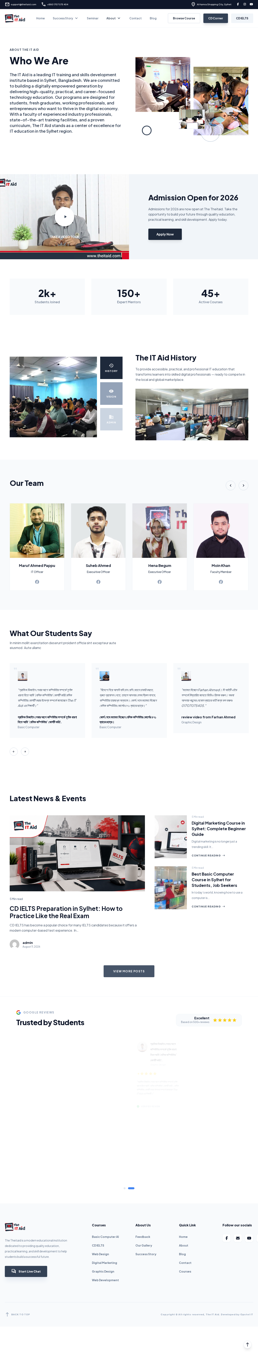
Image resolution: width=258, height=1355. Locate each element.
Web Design (100, 1194)
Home (40, 18)
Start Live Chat (26, 1211)
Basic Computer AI (105, 1176)
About (113, 18)
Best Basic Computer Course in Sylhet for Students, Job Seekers (214, 879)
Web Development (105, 1220)
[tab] (125, 1128)
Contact (135, 18)
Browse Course (184, 18)
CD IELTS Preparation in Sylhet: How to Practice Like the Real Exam (66, 912)
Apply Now (165, 234)
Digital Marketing (104, 1202)
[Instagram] (245, 4)
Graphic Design (103, 1211)
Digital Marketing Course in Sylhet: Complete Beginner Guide (219, 828)
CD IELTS (242, 18)
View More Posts (129, 971)
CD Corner (215, 18)
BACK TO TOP (17, 1254)
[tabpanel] (129, 1077)
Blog (153, 18)
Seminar (92, 18)
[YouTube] (251, 4)
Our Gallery (143, 1185)
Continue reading (208, 855)
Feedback (142, 1176)
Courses (185, 1211)
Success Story (66, 18)
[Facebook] (238, 4)
